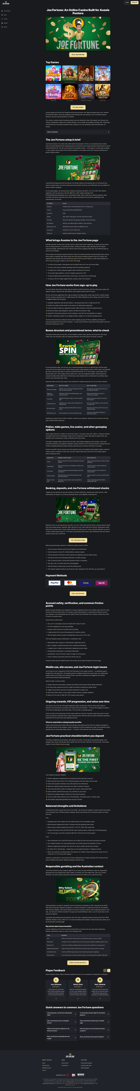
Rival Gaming (90, 443)
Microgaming (103, 443)
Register (134, 2)
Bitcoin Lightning (96, 525)
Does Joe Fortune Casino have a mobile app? (92, 1022)
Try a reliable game (78, 540)
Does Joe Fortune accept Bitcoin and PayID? (58, 1037)
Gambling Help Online (98, 917)
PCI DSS (50, 626)
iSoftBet (48, 446)
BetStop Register (85, 1067)
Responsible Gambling (54, 922)
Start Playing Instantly (78, 962)
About (43, 1063)
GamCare (100, 418)
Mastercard (63, 525)
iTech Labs (87, 635)
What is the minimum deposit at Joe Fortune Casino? (58, 1029)
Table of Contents (52, 132)
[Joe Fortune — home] (5, 2)
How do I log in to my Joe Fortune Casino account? (92, 1029)
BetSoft (97, 443)
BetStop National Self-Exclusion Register (80, 258)
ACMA (70, 197)
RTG (84, 443)
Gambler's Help (78, 729)
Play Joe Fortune (78, 593)
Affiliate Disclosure (60, 744)
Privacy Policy (52, 261)
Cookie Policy (73, 261)
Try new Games (78, 107)
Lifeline (50, 854)
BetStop (97, 907)
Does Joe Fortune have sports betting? (92, 1037)
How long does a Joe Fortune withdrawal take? (59, 1014)
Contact (95, 660)
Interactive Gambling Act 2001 (54, 324)
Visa (56, 525)
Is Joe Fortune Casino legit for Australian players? (92, 1014)
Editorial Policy (80, 860)
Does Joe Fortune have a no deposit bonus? (58, 1022)
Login (127, 2)
